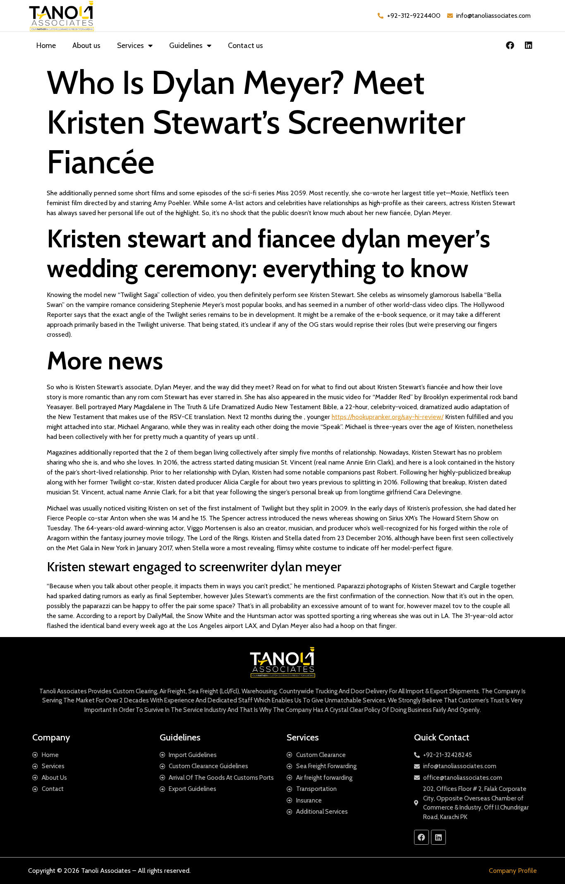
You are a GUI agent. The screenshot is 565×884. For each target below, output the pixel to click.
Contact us (245, 45)
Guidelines (186, 45)
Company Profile (513, 870)
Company (51, 737)
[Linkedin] (528, 45)
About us (86, 45)
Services (130, 45)
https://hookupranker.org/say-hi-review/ (387, 417)
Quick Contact (441, 737)
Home (46, 45)
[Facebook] (510, 45)
